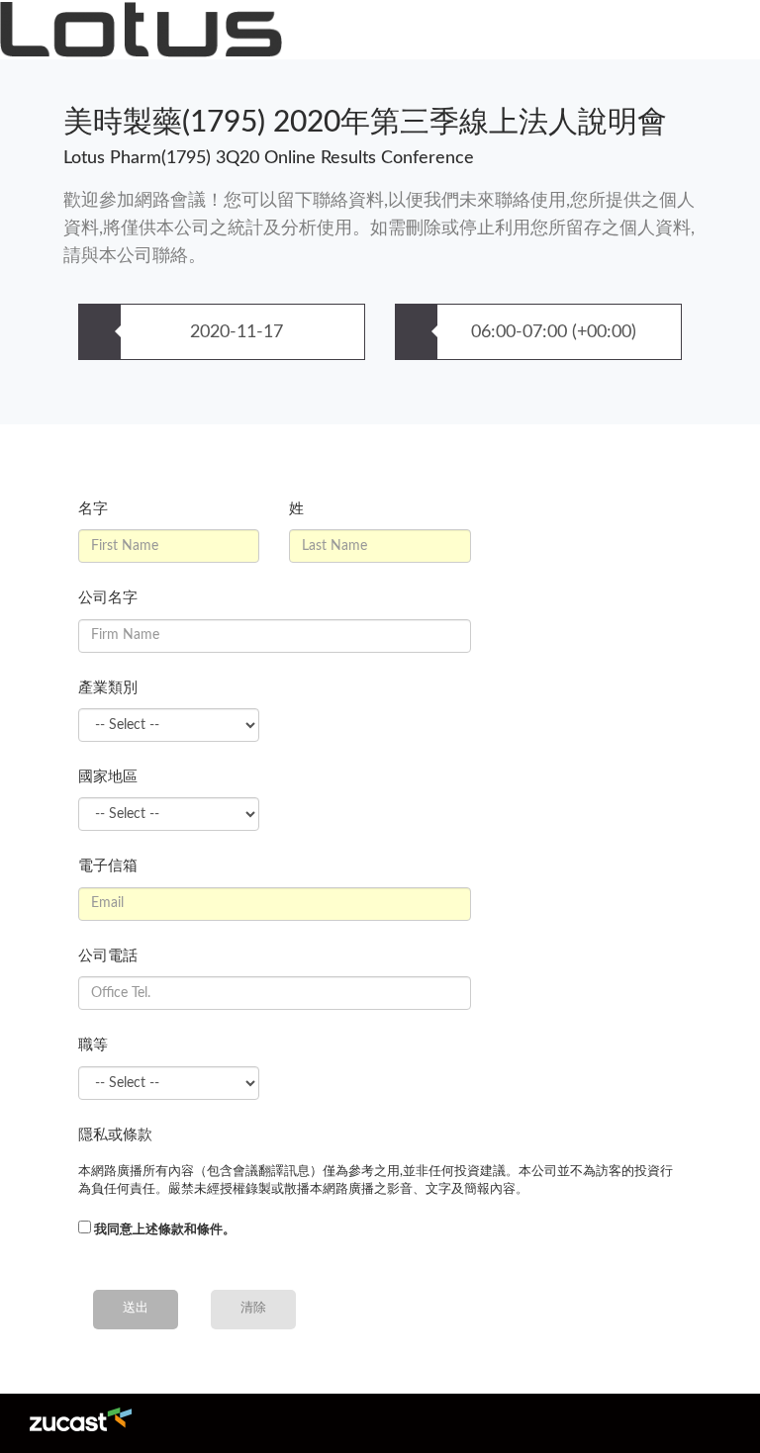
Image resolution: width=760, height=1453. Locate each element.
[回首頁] (141, 29)
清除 (253, 1308)
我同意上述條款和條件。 (165, 1230)
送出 (135, 1308)
